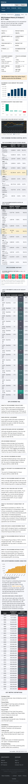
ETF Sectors (4, 764)
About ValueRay (6, 775)
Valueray (3, 2)
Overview (3, 14)
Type (16, 5)
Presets (3, 10)
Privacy (25, 775)
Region (23, 5)
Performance (10, 14)
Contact (15, 775)
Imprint (19, 775)
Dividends (13, 8)
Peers (22, 14)
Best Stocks (4, 762)
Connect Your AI (19, 764)
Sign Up (17, 762)
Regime (3, 8)
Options (19, 8)
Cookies (14, 778)
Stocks (8, 8)
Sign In (16, 760)
